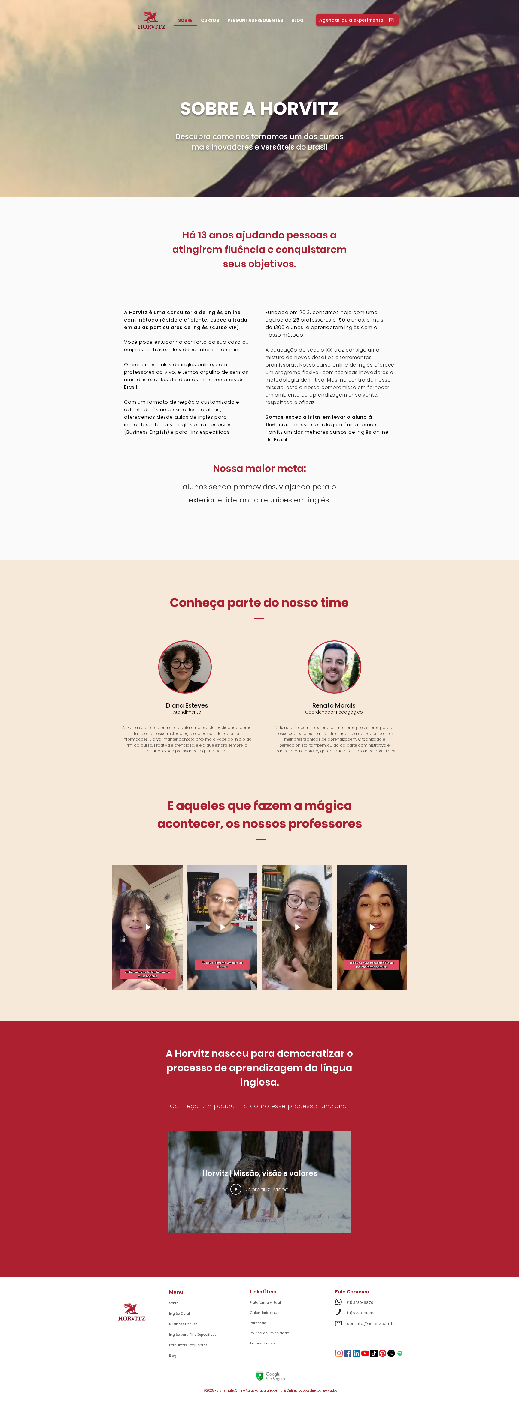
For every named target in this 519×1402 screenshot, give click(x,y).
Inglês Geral (179, 1313)
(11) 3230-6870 (354, 1302)
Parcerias (258, 1322)
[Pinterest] (382, 1353)
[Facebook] (347, 1353)
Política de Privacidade (269, 1333)
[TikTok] (374, 1353)
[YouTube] (365, 1353)
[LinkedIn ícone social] (356, 1353)
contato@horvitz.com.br (365, 1323)
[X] (391, 1353)
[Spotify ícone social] (400, 1353)
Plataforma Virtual (265, 1302)
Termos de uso (262, 1343)
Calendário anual (265, 1312)
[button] (210, 21)
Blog (172, 1355)
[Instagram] (339, 1353)
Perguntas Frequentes (188, 1345)
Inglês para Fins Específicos (192, 1334)
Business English (183, 1324)
